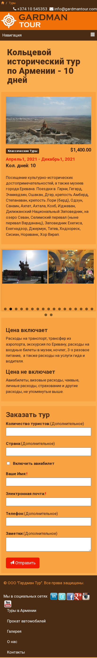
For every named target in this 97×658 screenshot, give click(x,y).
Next (91, 278)
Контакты (16, 652)
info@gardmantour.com (75, 9)
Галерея (14, 631)
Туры (12, 3)
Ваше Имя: (16, 473)
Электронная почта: (25, 493)
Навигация (12, 35)
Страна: (13, 443)
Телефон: (15, 513)
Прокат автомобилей (26, 621)
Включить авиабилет (33, 463)
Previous (5, 278)
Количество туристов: (28, 423)
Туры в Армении (21, 610)
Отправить (25, 562)
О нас (12, 641)
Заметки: (15, 533)
